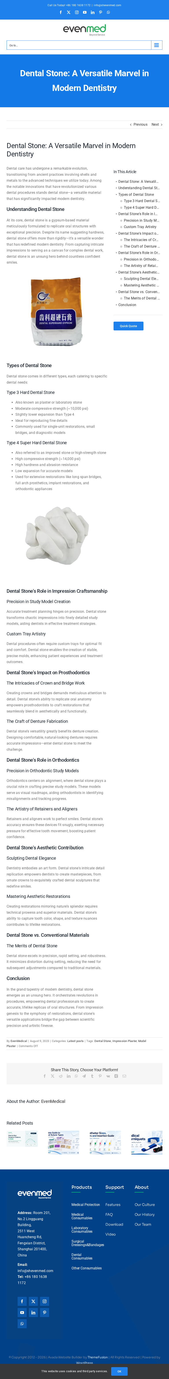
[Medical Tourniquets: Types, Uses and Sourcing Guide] (146, 1133)
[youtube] (22, 1312)
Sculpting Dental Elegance (143, 279)
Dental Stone (102, 1041)
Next (155, 124)
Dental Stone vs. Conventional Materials (140, 292)
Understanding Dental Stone (140, 188)
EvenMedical (19, 1041)
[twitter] (33, 1301)
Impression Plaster (124, 1041)
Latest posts (75, 1041)
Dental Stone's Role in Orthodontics (140, 253)
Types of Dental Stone (136, 194)
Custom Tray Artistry (140, 227)
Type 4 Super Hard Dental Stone (143, 207)
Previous (140, 124)
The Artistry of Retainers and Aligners (143, 266)
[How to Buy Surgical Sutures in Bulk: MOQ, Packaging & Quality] (22, 1133)
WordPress (84, 1363)
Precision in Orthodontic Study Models (143, 259)
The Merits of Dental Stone (143, 298)
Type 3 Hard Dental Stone (143, 201)
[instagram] (44, 1301)
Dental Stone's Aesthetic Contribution (140, 272)
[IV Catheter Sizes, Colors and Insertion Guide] (105, 1133)
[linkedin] (33, 1312)
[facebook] (22, 1301)
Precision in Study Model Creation (143, 220)
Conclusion (127, 305)
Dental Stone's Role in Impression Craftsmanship (140, 214)
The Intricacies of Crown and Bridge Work (143, 240)
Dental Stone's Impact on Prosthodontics (140, 233)
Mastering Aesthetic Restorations (143, 285)
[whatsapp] (22, 1323)
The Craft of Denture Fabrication (143, 246)
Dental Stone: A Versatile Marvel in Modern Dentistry (140, 181)
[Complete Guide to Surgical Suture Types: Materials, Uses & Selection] (63, 1133)
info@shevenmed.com (107, 5)
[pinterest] (44, 1312)
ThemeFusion (98, 1357)
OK (119, 1371)
